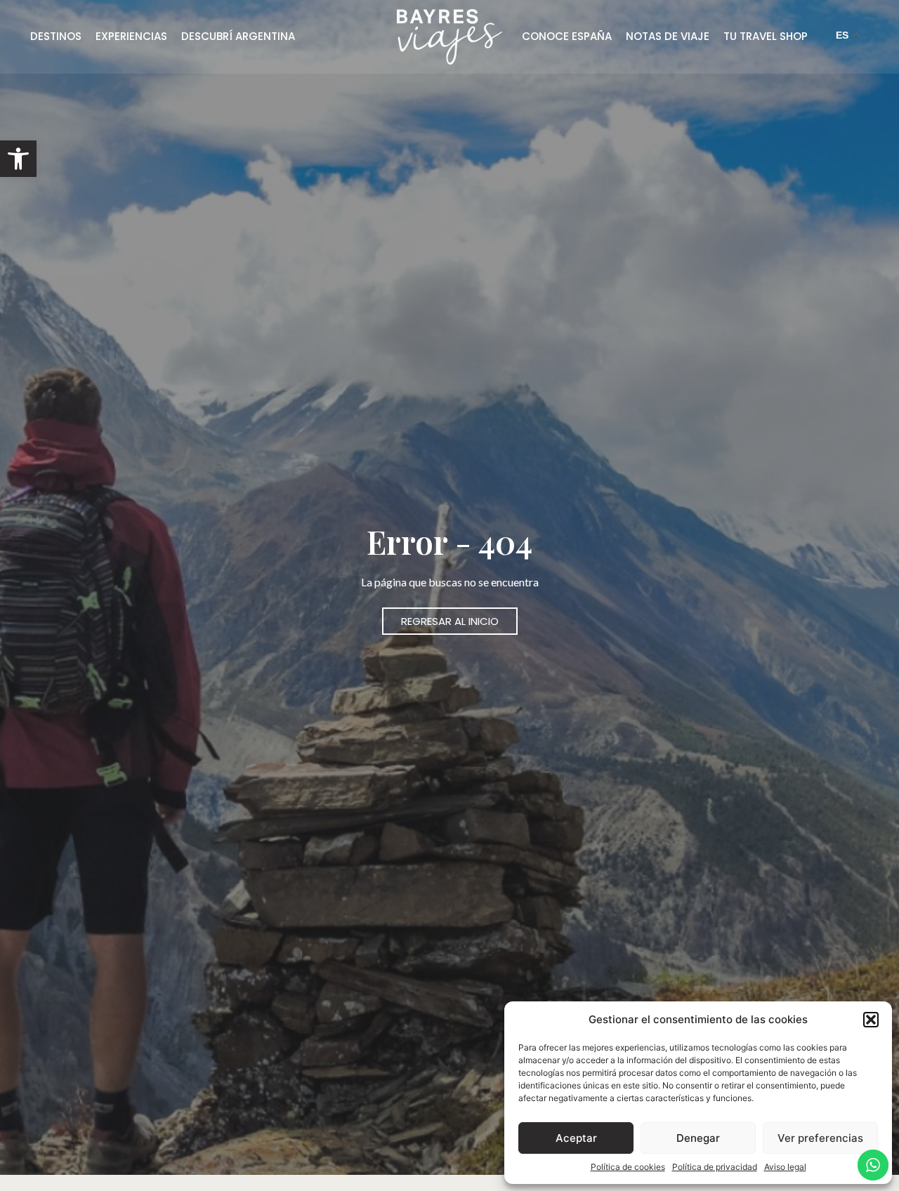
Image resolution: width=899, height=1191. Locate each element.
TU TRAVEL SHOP (765, 36)
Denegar (698, 1138)
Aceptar (576, 1138)
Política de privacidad (714, 1167)
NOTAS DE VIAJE (667, 36)
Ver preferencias (820, 1138)
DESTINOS (55, 36)
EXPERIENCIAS (131, 36)
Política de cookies (628, 1167)
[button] (18, 158)
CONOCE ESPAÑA (567, 36)
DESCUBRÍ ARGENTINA (238, 36)
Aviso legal (785, 1167)
